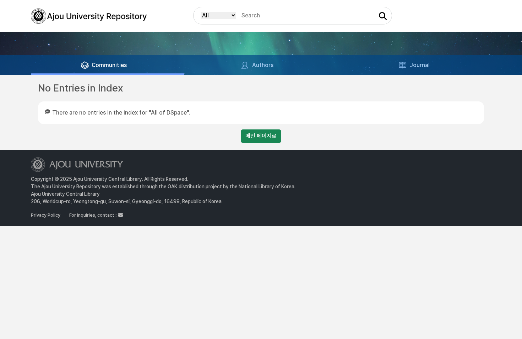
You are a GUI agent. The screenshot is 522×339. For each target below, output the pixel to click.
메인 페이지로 (261, 136)
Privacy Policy (45, 215)
